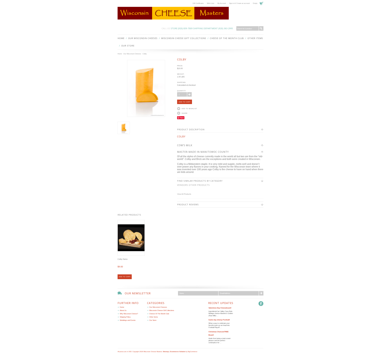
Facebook (261, 303)
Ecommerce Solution (177, 351)
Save (182, 118)
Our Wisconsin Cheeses (142, 38)
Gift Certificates (198, 3)
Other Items (255, 38)
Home (120, 54)
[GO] (261, 28)
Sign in (231, 3)
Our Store (127, 45)
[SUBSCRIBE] (261, 293)
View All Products (184, 194)
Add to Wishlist (189, 108)
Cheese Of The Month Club (227, 38)
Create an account (243, 3)
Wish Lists (210, 3)
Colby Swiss (123, 259)
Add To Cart (125, 277)
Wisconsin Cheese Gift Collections (183, 38)
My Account (221, 3)
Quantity (181, 91)
